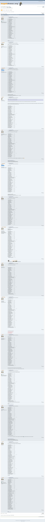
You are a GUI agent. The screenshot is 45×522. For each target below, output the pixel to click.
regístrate (9, 6)
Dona (2, 405)
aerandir (3, 477)
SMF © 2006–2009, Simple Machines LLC (23, 520)
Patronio (3, 370)
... (4, 513)
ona (2, 196)
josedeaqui (3, 42)
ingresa (7, 6)
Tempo (2, 334)
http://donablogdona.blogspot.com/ (11, 160)
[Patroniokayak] (1, 21)
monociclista (3, 163)
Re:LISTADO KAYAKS (11, 42)
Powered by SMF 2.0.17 (18, 520)
